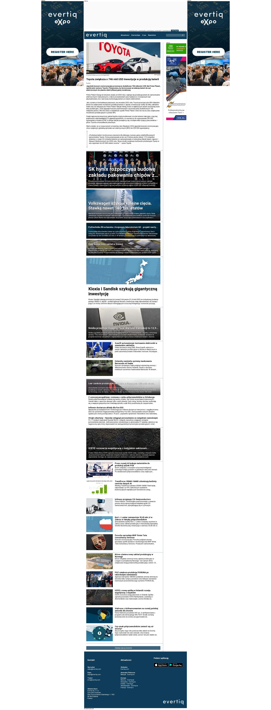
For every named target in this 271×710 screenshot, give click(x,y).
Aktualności (125, 35)
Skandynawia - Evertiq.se (129, 686)
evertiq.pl (175, 30)
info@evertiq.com (94, 680)
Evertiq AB (96, 35)
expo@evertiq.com (94, 674)
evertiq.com (133, 30)
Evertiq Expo (135, 35)
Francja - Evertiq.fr (127, 687)
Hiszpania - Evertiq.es (128, 682)
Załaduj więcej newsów (123, 648)
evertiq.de (142, 30)
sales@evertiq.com (94, 669)
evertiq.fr (158, 30)
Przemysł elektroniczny (93, 75)
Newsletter (152, 35)
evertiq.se (182, 30)
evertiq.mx (166, 30)
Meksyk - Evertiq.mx (128, 674)
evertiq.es (150, 30)
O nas (144, 35)
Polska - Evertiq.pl (127, 684)
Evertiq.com (125, 669)
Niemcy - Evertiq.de (127, 680)
